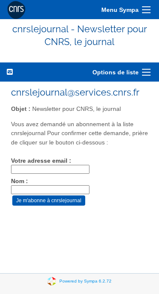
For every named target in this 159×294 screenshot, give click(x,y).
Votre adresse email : (41, 161)
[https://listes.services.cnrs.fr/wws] (16, 9)
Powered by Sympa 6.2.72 (85, 280)
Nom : (19, 181)
